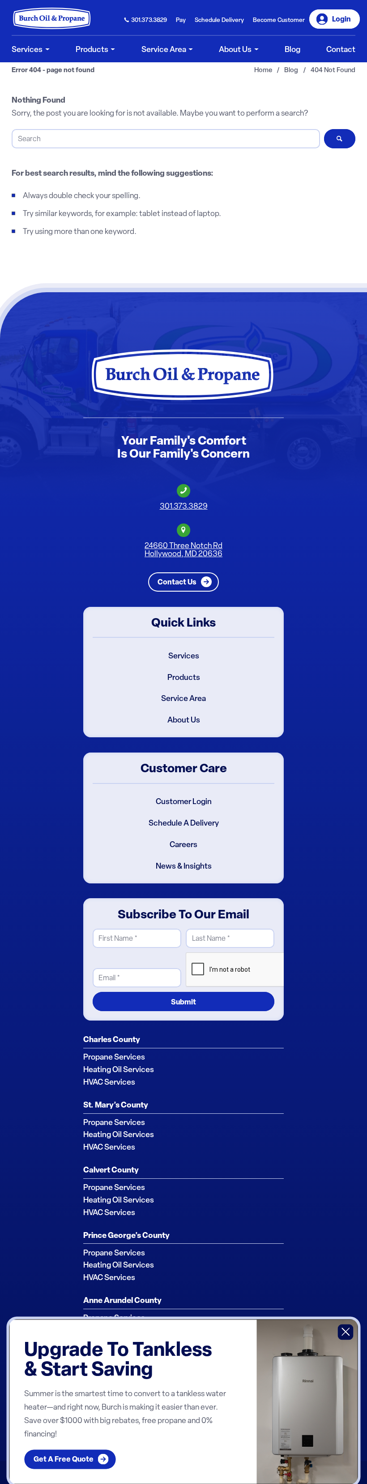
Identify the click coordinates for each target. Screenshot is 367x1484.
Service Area (183, 698)
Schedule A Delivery (184, 823)
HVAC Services (109, 1082)
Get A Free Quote (64, 1459)
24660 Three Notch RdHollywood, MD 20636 (183, 549)
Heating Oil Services (118, 1069)
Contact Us (177, 582)
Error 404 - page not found (53, 70)
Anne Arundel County (122, 1300)
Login (341, 19)
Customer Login (184, 801)
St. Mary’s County (115, 1105)
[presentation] (254, 969)
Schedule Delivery (219, 20)
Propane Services (114, 1057)
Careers (183, 844)
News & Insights (184, 866)
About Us (183, 720)
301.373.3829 (149, 20)
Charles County (111, 1039)
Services (183, 656)
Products (183, 677)
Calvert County (111, 1170)
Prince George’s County (126, 1235)
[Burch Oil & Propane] (52, 18)
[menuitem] (145, 19)
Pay (181, 20)
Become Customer (279, 20)
